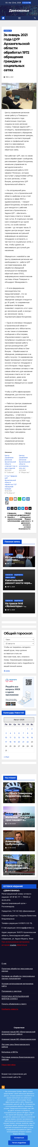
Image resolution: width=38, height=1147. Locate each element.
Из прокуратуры (11, 862)
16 (32, 737)
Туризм (16, 790)
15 (27, 737)
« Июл (6, 757)
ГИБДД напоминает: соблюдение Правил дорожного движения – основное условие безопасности (25, 521)
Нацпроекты (18, 574)
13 (19, 737)
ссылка (13, 945)
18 (10, 742)
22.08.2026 (11, 799)
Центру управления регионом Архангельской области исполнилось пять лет (24, 462)
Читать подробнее (19, 1143)
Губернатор (9, 838)
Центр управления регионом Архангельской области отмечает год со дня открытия (11, 462)
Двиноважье (19, 10)
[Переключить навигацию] (19, 18)
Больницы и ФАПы (10, 1052)
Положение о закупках (12, 991)
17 (6, 742)
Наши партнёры (9, 1065)
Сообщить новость (10, 1009)
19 (15, 742)
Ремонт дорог (10, 577)
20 (19, 742)
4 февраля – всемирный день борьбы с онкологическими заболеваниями (13, 517)
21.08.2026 (11, 872)
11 (10, 737)
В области (7, 30)
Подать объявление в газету (14, 1004)
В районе (9, 790)
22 (28, 742)
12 (15, 737)
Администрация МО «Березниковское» (19, 1039)
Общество (9, 814)
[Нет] (35, 1118)
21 (23, 742)
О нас (4, 963)
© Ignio (7, 671)
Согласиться (19, 1138)
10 (6, 737)
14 (23, 737)
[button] (35, 18)
